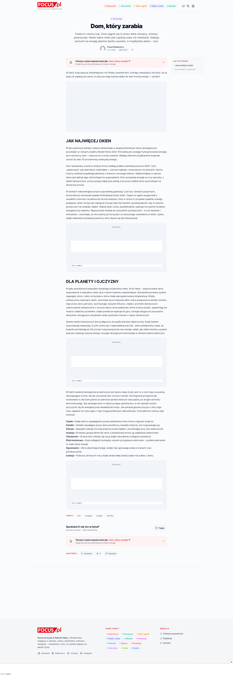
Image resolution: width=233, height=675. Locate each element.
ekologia (88, 516)
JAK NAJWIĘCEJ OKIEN (184, 65)
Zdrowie (172, 6)
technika (110, 516)
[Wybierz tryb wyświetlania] (183, 6)
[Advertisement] (116, 246)
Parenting (142, 638)
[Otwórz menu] (193, 6)
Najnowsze (111, 6)
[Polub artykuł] (132, 50)
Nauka (136, 648)
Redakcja (167, 638)
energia (99, 516)
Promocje (137, 643)
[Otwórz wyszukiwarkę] (188, 6)
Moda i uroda (157, 6)
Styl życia (112, 648)
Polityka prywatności (173, 633)
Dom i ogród (141, 6)
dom (79, 516)
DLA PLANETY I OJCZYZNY (185, 69)
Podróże (112, 643)
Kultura (124, 643)
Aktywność (126, 6)
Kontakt (167, 643)
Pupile (125, 648)
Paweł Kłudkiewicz (115, 47)
